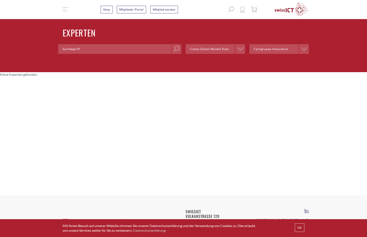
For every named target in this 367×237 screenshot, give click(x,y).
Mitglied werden (164, 9)
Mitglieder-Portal (131, 9)
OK (299, 227)
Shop (106, 9)
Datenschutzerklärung (149, 230)
